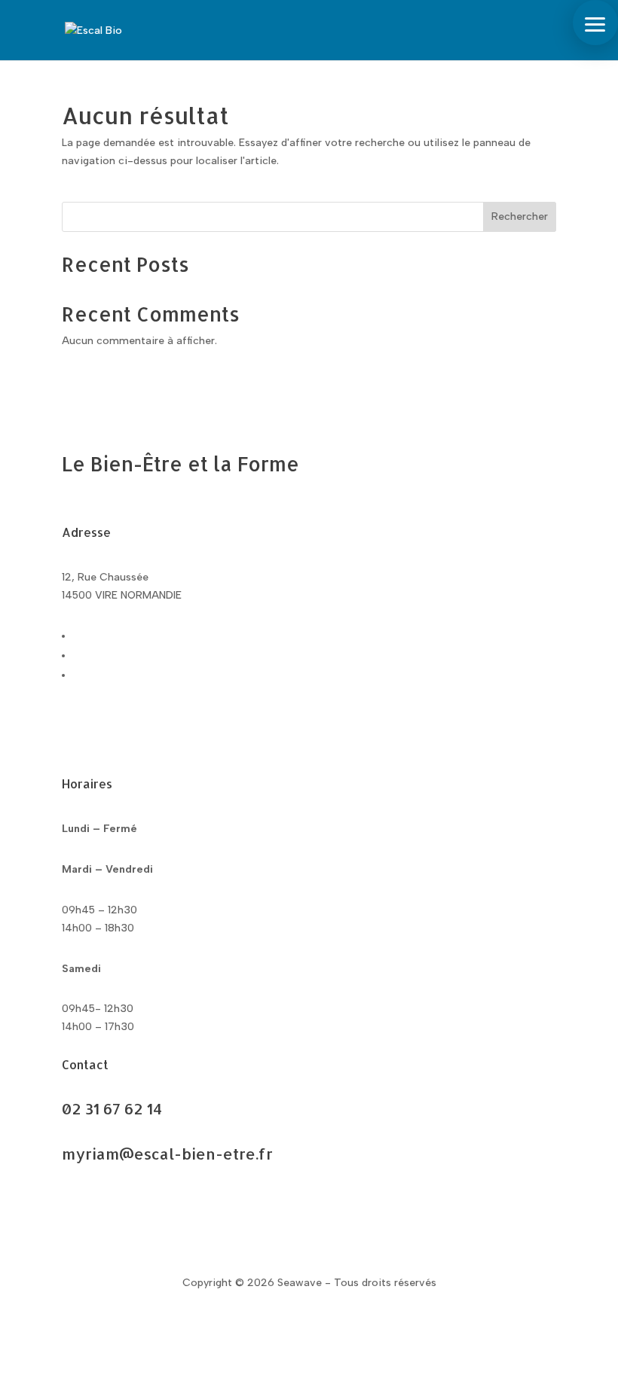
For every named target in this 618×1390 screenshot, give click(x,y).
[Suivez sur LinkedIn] (134, 737)
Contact (106, 1210)
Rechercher (519, 216)
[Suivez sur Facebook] (74, 737)
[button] (595, 22)
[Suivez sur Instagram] (104, 737)
